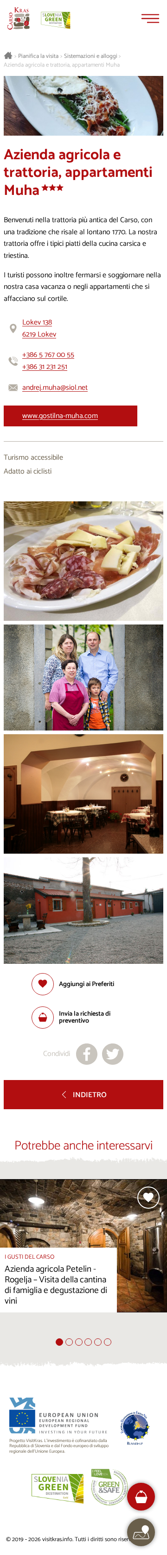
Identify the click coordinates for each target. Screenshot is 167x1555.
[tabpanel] (83, 1258)
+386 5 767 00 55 (48, 355)
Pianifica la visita (38, 56)
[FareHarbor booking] (141, 1497)
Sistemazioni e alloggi (90, 56)
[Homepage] (18, 18)
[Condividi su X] (113, 1054)
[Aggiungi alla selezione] (148, 1198)
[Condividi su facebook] (87, 1054)
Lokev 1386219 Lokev (39, 328)
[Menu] (150, 18)
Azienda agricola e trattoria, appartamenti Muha (62, 65)
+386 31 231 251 (44, 367)
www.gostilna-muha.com (60, 416)
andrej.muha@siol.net (55, 387)
